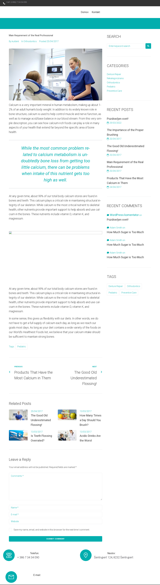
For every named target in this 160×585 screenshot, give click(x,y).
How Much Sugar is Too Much (125, 232)
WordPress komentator (124, 215)
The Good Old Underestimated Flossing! (41, 420)
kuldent (15, 41)
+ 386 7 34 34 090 (28, 557)
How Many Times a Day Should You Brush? (90, 420)
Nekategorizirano (115, 78)
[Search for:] (125, 46)
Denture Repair (114, 74)
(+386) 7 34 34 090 (19, 2)
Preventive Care (114, 91)
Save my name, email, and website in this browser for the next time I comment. (52, 529)
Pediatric (21, 346)
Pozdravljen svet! (117, 118)
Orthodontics (30, 41)
